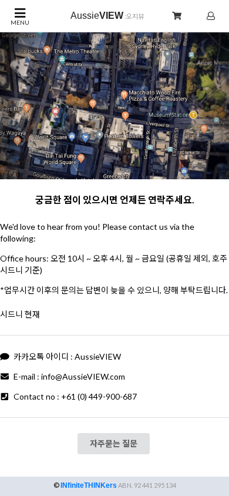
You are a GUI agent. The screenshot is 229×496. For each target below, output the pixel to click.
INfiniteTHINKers (88, 485)
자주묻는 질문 (113, 443)
